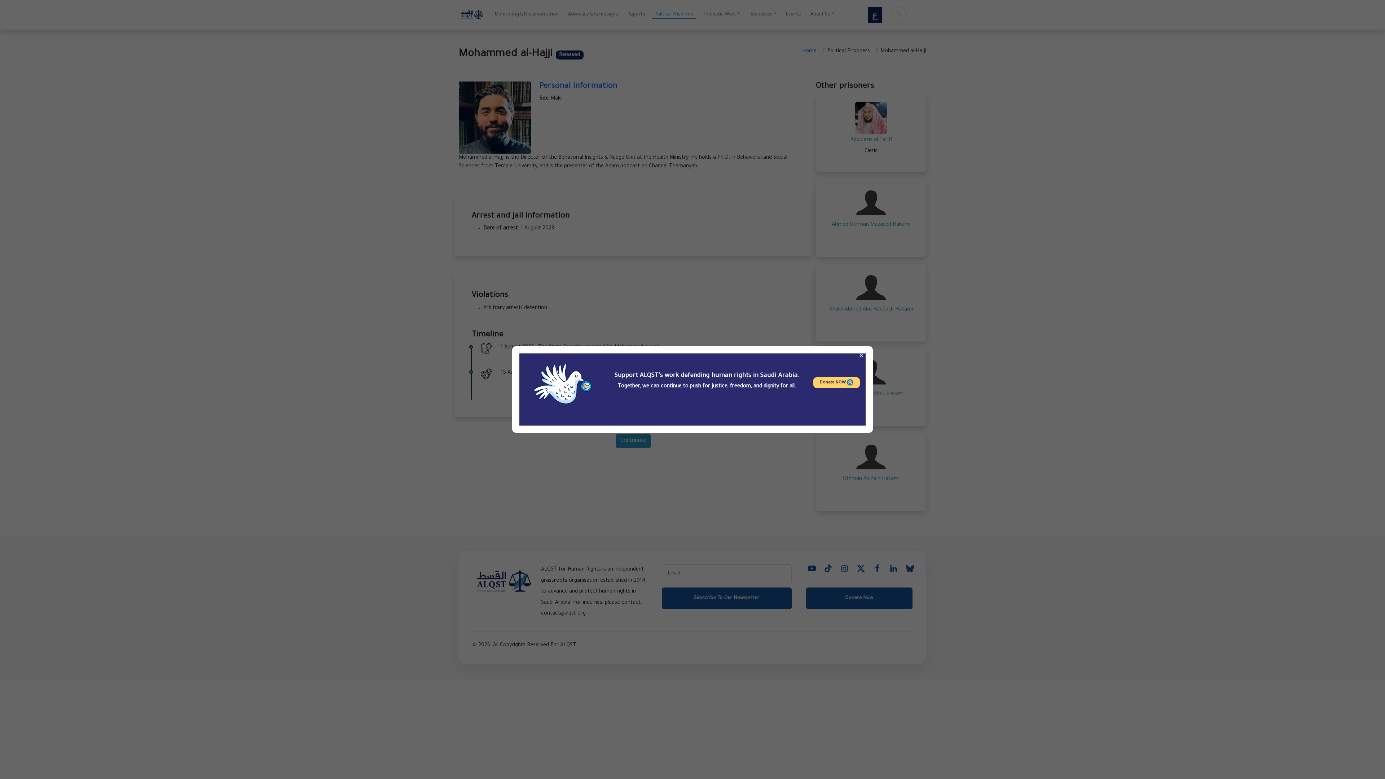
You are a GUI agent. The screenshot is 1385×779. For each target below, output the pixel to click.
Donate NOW (833, 382)
